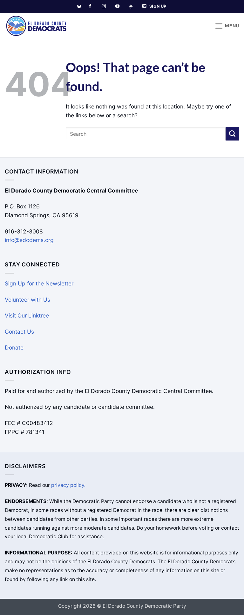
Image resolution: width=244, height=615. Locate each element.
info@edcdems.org (29, 240)
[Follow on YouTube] (117, 6)
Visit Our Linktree (27, 315)
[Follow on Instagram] (103, 6)
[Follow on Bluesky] (79, 6)
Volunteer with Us (27, 299)
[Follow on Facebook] (90, 6)
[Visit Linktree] (133, 6)
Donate (14, 347)
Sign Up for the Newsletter (39, 283)
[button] (227, 26)
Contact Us (19, 331)
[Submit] (232, 134)
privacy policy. (68, 485)
